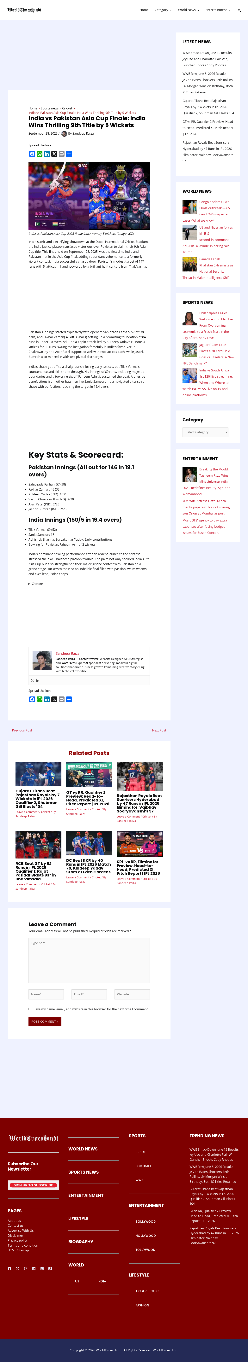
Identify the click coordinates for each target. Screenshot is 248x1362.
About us (14, 1221)
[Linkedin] (38, 680)
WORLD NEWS (83, 1149)
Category (161, 10)
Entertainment (216, 10)
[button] (170, 10)
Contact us (15, 1225)
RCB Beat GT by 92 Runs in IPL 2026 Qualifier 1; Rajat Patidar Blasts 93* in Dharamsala (36, 871)
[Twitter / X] (17, 1268)
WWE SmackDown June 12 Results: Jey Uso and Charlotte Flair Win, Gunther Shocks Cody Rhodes (207, 59)
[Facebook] (9, 1268)
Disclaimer (15, 1235)
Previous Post (20, 730)
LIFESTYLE (78, 1219)
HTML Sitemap (18, 1250)
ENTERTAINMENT (86, 1195)
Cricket (45, 812)
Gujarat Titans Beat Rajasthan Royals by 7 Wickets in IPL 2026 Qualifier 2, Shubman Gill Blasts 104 (38, 798)
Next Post (161, 730)
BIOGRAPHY (80, 1242)
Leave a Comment (27, 812)
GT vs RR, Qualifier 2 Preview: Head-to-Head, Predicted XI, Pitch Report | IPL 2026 (87, 798)
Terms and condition (23, 1245)
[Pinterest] (42, 1268)
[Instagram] (26, 1268)
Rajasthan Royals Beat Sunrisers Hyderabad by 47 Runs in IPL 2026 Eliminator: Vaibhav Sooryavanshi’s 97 (139, 803)
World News (187, 10)
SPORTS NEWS (83, 1172)
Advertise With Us (21, 1230)
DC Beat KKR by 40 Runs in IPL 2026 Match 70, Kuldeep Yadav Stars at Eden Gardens (88, 866)
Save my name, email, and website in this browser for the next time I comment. (91, 1009)
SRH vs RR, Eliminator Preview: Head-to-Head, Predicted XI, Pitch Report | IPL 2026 (138, 867)
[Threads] (50, 1268)
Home (144, 10)
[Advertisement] (89, 61)
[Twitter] (32, 680)
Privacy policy (18, 1240)
